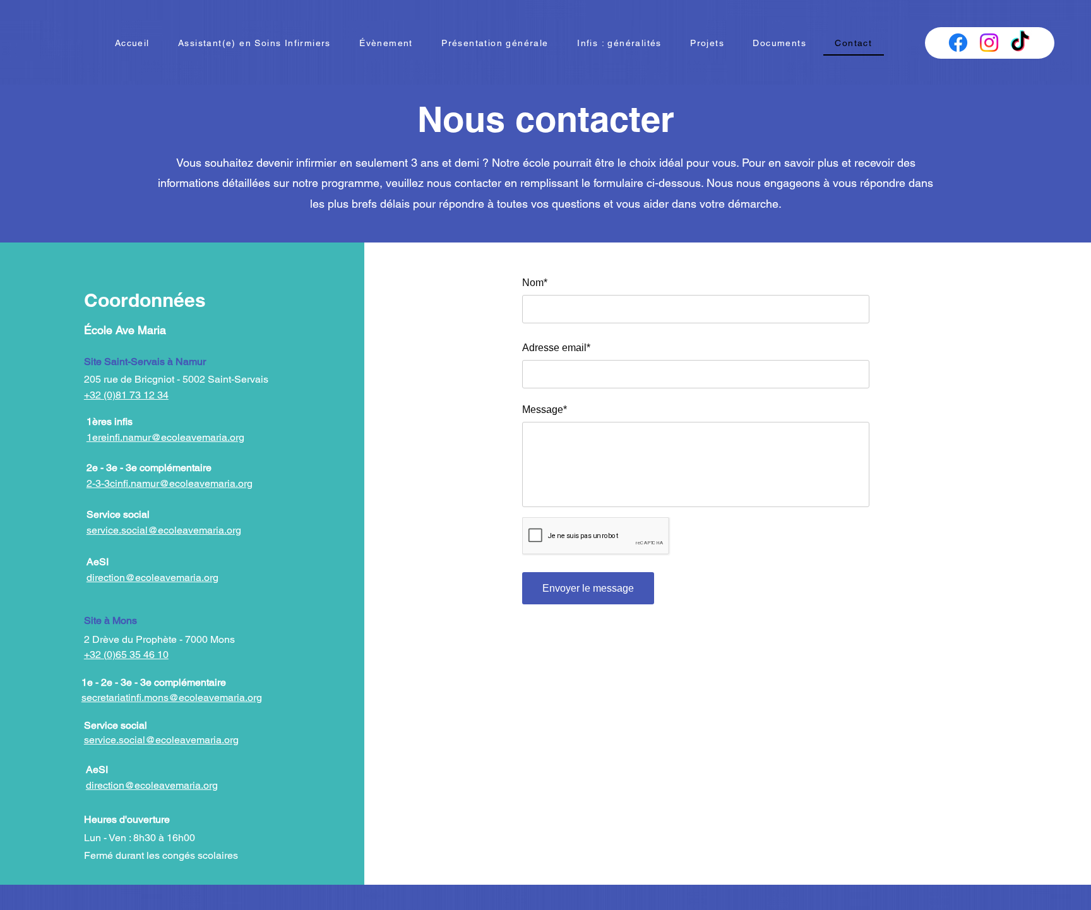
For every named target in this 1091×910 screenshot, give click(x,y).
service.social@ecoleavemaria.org (161, 740)
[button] (707, 44)
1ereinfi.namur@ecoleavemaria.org (165, 437)
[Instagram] (989, 42)
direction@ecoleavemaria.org (152, 578)
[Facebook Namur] (958, 42)
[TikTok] (1020, 42)
